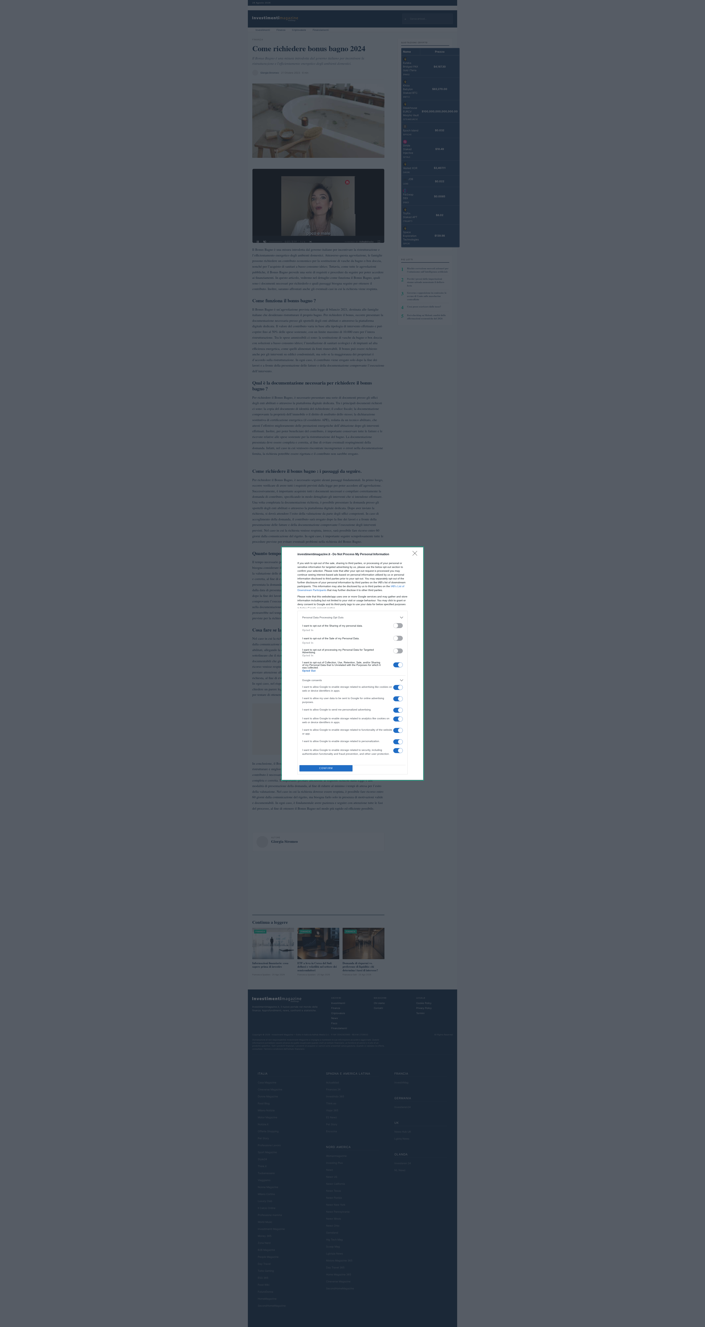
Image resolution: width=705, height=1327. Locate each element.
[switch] (398, 625)
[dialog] (352, 663)
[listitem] (352, 617)
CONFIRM (326, 768)
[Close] (416, 554)
